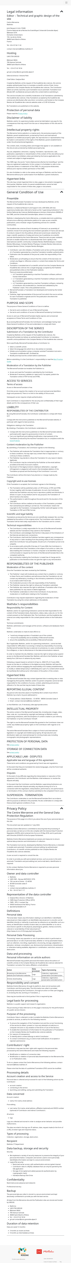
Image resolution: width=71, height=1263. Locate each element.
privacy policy (14, 745)
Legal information (48, 1258)
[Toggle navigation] (66, 2)
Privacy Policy (22, 114)
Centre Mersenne (20, 1259)
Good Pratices (15, 441)
